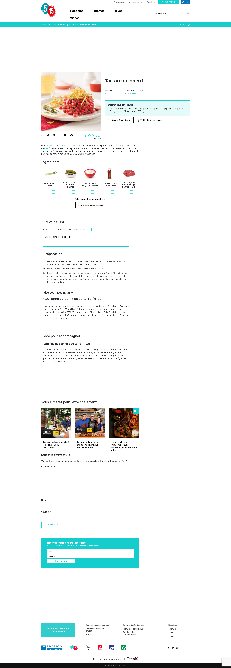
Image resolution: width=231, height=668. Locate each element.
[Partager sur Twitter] (47, 135)
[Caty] (88, 647)
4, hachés (70, 184)
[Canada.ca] (132, 658)
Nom (44, 500)
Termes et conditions (133, 629)
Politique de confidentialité (129, 633)
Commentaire (48, 466)
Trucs (118, 11)
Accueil (44, 25)
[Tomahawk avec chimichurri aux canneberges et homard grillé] (124, 423)
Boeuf (75, 25)
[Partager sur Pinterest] (54, 135)
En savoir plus (58, 630)
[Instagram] (189, 25)
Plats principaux (64, 25)
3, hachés (51, 184)
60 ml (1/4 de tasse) (90, 184)
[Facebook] (180, 25)
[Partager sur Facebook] (41, 135)
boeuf (47, 148)
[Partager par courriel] (71, 135)
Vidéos (75, 18)
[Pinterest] (184, 25)
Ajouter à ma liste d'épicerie (90, 205)
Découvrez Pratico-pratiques (95, 629)
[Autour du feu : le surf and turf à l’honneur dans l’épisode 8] (90, 423)
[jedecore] (112, 647)
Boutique (151, 2)
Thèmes (99, 11)
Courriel (46, 512)
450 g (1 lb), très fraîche (129, 184)
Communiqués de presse (134, 625)
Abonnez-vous (135, 2)
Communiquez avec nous (97, 625)
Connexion (119, 2)
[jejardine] (123, 647)
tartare (64, 145)
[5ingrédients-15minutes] (74, 647)
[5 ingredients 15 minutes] (53, 11)
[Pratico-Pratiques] (52, 647)
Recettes (76, 11)
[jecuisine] (100, 647)
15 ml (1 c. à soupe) (109, 184)
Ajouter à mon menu (152, 120)
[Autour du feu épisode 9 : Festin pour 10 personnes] (56, 423)
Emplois (89, 634)
